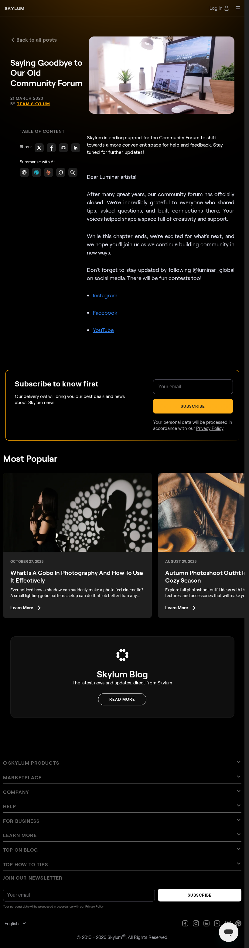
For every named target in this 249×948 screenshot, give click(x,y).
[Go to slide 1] (118, 504)
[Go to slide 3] (123, 504)
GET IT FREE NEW (186, 548)
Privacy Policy (176, 564)
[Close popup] (224, 368)
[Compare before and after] (122, 444)
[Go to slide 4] (126, 504)
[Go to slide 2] (120, 504)
